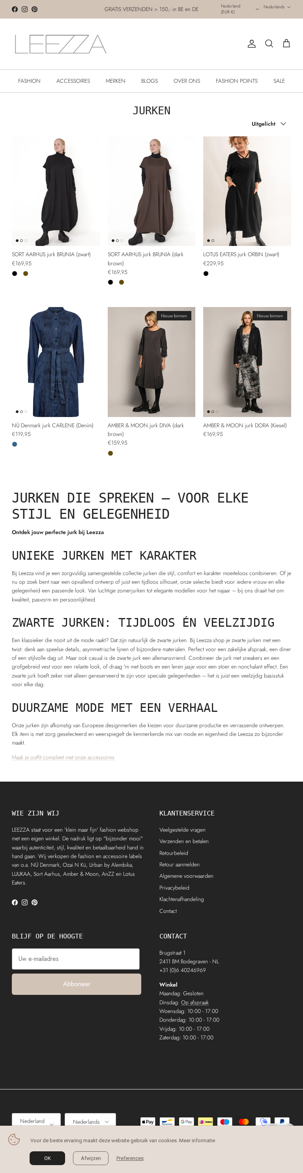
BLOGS (149, 81)
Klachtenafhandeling (181, 899)
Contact (168, 911)
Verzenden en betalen (184, 841)
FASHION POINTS (237, 81)
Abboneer (76, 984)
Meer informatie (197, 1140)
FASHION (29, 81)
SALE (279, 81)
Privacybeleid (174, 888)
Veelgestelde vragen (182, 830)
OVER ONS (187, 81)
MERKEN (115, 81)
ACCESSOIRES (73, 81)
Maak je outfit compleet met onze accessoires (63, 757)
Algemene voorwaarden (186, 876)
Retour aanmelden (179, 864)
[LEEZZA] (61, 43)
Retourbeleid (173, 853)
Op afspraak (195, 1002)
